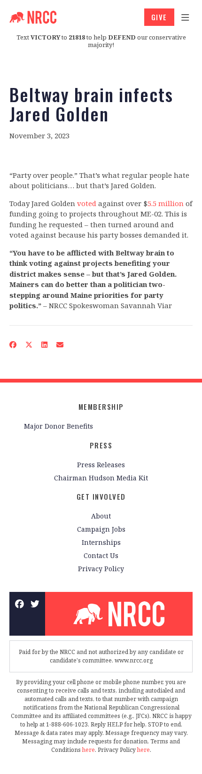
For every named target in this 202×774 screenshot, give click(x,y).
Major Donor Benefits (58, 426)
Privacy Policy (101, 568)
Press (101, 445)
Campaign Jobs (101, 529)
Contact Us (101, 555)
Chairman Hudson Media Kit (101, 477)
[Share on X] (29, 344)
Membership (101, 406)
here (88, 750)
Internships (101, 542)
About (101, 515)
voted (86, 203)
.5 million (167, 203)
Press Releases (101, 464)
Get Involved (101, 496)
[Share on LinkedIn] (44, 344)
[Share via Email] (60, 344)
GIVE (159, 17)
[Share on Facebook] (13, 344)
